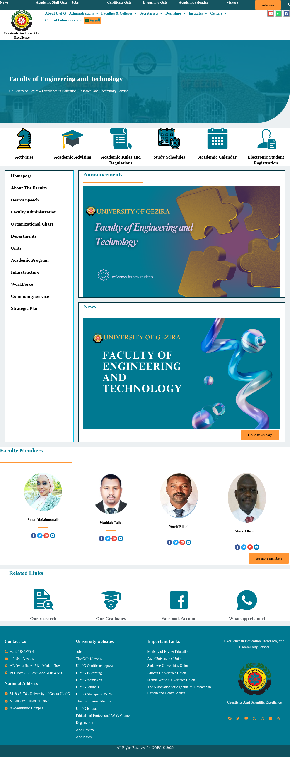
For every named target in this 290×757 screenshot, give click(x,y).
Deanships (173, 13)
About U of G (55, 13)
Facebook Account (179, 618)
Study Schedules (169, 156)
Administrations (81, 13)
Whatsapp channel (247, 618)
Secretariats (149, 13)
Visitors (232, 2)
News (4, 2)
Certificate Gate (119, 2)
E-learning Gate (155, 2)
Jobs (75, 2)
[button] (84, 13)
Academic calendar (193, 2)
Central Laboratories (61, 20)
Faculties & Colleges (116, 13)
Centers (216, 13)
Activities (24, 156)
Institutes (196, 13)
